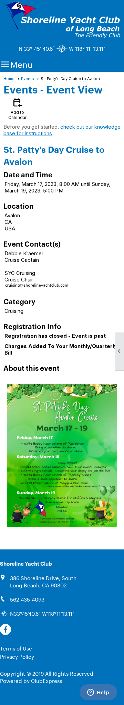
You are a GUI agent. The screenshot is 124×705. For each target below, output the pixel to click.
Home (8, 78)
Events (27, 78)
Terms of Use (16, 648)
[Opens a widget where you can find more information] (98, 693)
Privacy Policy (17, 656)
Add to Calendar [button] (17, 108)
